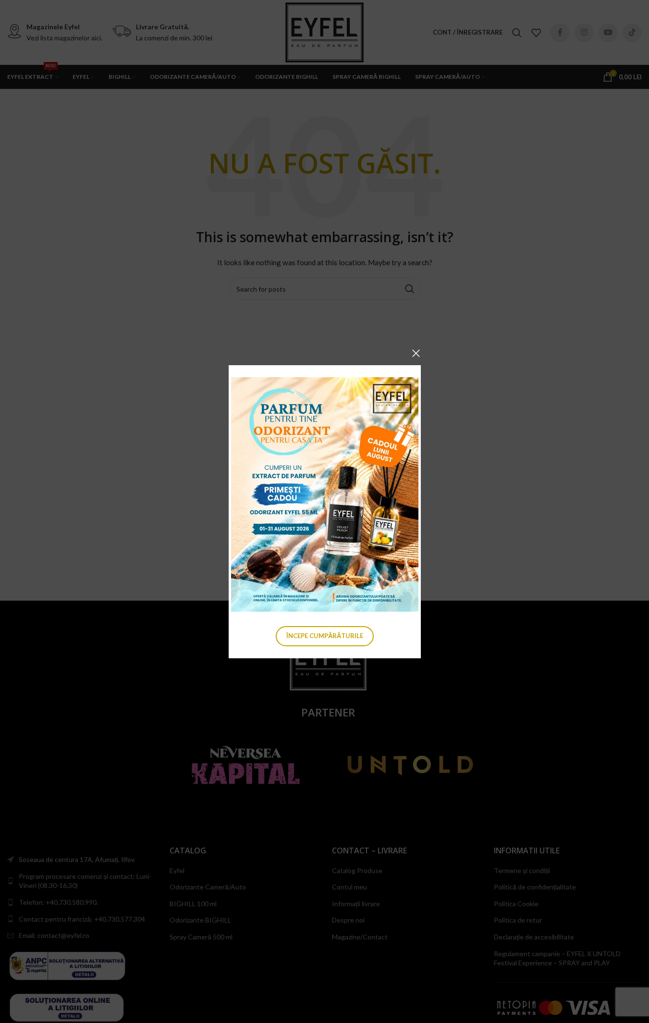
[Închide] (416, 353)
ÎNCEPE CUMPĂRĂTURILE (324, 635)
